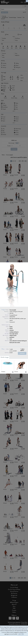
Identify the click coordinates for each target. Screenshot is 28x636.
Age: (8, 328)
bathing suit (24, 340)
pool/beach (12, 337)
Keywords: (7, 340)
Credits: (7, 349)
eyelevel (16, 333)
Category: (7, 309)
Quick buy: (7, 352)
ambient (11, 335)
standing (11, 332)
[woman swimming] (7, 365)
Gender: (7, 326)
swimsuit (19, 340)
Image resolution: (5, 316)
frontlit (14, 335)
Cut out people (13, 310)
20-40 (11, 328)
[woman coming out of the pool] (20, 365)
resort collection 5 (13, 340)
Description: (6, 311)
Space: (7, 337)
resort (11, 339)
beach (11, 342)
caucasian (12, 330)
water (15, 342)
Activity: (7, 332)
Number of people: (5, 325)
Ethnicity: (7, 330)
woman (18, 342)
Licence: (7, 322)
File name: (7, 315)
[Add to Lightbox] (13, 372)
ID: (8, 313)
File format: (6, 318)
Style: (8, 339)
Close (21, 634)
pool (13, 342)
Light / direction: (6, 335)
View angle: (7, 333)
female (11, 326)
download (22, 353)
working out (15, 332)
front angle (12, 333)
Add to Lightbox (22, 349)
